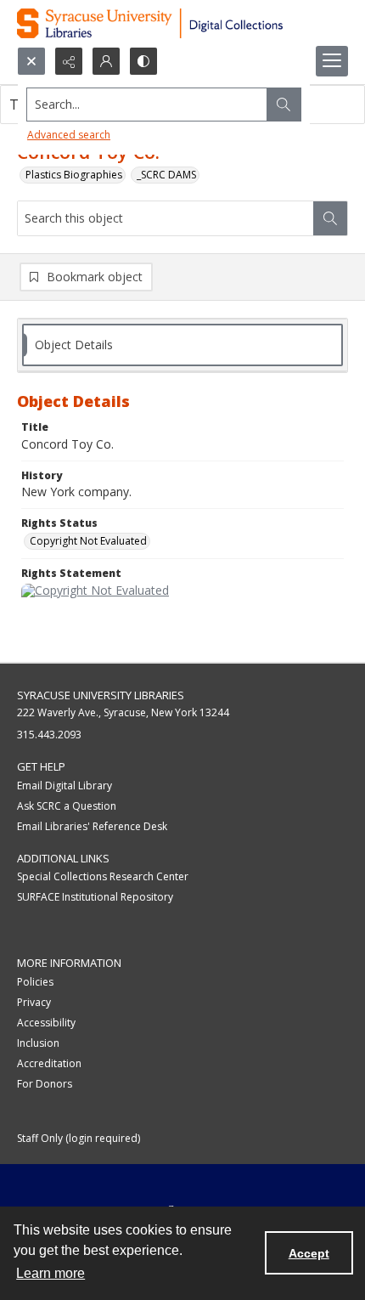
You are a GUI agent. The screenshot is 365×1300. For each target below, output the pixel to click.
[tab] (182, 345)
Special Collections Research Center (102, 876)
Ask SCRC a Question (66, 806)
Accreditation (49, 1063)
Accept (309, 1253)
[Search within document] (330, 218)
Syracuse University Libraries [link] (100, 695)
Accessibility (46, 1022)
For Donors (44, 1084)
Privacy (34, 1002)
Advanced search (68, 134)
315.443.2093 (49, 734)
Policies (35, 982)
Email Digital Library (64, 785)
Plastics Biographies (73, 174)
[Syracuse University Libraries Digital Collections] (182, 23)
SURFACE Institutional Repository (95, 897)
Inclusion (38, 1043)
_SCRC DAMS (166, 174)
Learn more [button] (50, 1273)
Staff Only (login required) (78, 1138)
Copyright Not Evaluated (88, 541)
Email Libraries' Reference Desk (92, 826)
